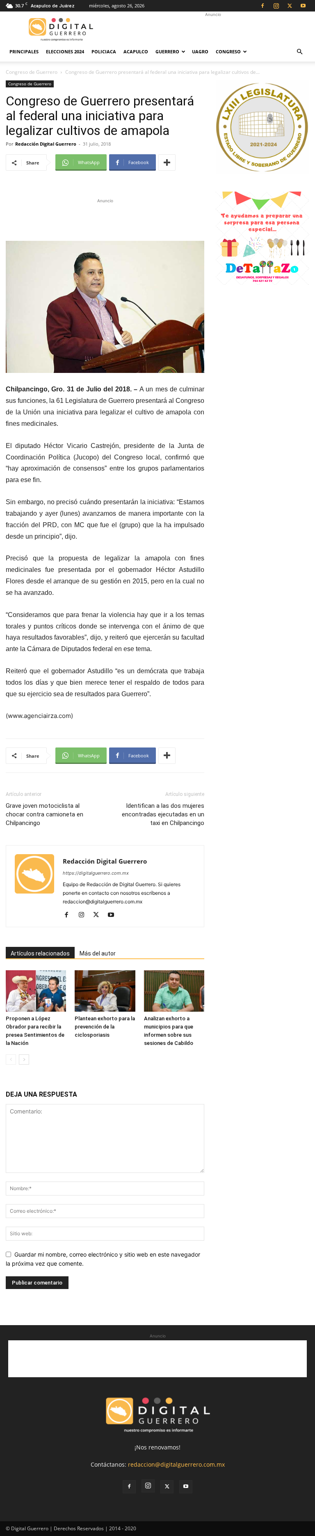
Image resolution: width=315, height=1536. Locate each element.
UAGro (200, 51)
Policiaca (103, 51)
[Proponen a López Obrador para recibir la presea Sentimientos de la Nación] (36, 991)
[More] (167, 162)
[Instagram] (276, 5)
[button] (299, 52)
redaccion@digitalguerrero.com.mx (176, 1464)
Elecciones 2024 (65, 51)
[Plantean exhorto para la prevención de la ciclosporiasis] (105, 991)
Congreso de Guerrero (31, 72)
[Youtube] (303, 5)
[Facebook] (262, 5)
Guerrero (167, 51)
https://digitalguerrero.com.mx (96, 873)
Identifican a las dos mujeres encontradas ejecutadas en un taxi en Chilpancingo (163, 814)
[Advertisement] (213, 29)
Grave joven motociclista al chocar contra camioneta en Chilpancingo (44, 814)
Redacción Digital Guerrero (45, 144)
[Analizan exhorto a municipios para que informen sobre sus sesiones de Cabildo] (174, 991)
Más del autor (98, 953)
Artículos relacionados (40, 953)
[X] (289, 5)
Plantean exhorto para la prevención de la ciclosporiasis (105, 1026)
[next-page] (24, 1059)
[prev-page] (11, 1059)
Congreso (228, 51)
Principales (24, 51)
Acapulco (135, 51)
